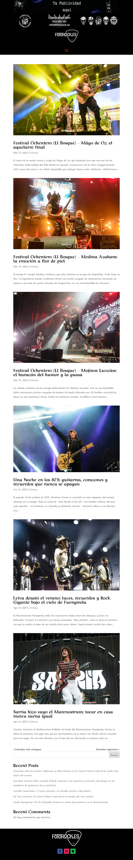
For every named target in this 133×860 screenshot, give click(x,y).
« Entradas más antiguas (27, 749)
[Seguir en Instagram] (66, 851)
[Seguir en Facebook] (60, 851)
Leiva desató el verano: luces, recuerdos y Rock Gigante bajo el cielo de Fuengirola (61, 599)
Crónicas (33, 152)
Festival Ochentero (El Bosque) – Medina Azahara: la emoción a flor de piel (65, 258)
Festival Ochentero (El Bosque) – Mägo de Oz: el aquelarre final (62, 144)
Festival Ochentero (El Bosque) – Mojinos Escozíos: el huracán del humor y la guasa (64, 372)
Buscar (114, 754)
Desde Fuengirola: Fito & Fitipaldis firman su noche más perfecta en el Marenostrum (60, 802)
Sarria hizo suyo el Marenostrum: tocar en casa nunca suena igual (63, 713)
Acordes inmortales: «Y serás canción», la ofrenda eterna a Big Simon (52, 790)
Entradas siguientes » (108, 749)
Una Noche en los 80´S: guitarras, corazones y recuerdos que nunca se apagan (60, 481)
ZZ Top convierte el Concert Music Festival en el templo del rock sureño (53, 796)
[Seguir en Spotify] (73, 851)
